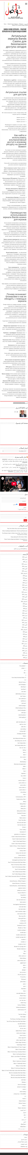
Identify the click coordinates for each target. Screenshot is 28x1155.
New (25, 951)
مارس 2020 (24, 650)
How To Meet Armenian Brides (19, 871)
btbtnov (24, 768)
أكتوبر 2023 (24, 596)
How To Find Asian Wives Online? (18, 864)
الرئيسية (26, 24)
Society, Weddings (22, 1005)
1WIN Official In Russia (21, 693)
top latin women (22, 1026)
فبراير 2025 (24, 559)
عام (25, 1117)
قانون (24, 1122)
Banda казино (19, 247)
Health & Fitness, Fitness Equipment (18, 846)
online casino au (22, 955)
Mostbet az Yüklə (22, 927)
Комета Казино (22, 1101)
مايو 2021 (25, 646)
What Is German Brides (21, 1049)
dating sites (23, 806)
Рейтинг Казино (22, 1103)
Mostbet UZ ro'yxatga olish (20, 946)
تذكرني (14, 504)
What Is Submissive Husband (19, 1061)
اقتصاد (24, 1112)
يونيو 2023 (25, 606)
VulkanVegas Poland (21, 1044)
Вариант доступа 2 (21, 119)
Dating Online (23, 803)
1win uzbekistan (22, 698)
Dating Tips (23, 808)
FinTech (24, 827)
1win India (23, 691)
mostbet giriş (23, 932)
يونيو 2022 (25, 634)
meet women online (21, 913)
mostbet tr (23, 939)
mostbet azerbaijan (21, 930)
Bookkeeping (23, 761)
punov (24, 984)
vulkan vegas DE (22, 1037)
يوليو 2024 (25, 575)
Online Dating (23, 958)
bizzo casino (23, 757)
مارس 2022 (24, 641)
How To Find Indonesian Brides (19, 867)
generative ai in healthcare (20, 834)
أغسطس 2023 (24, 601)
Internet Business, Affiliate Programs (18, 881)
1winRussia (23, 701)
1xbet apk (23, 703)
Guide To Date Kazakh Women (19, 839)
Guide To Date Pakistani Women (19, 843)
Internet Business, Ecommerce (19, 883)
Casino (24, 778)
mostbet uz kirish (22, 944)
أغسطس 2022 (24, 629)
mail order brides (22, 909)
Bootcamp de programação (20, 764)
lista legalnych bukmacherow (19, 904)
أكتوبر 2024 (24, 568)
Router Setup (23, 995)
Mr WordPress (24, 548)
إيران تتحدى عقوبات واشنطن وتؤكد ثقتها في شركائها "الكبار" (14, 461)
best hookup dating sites (20, 745)
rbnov (24, 991)
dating (24, 801)
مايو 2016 (25, 657)
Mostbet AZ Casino (21, 925)
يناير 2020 (25, 653)
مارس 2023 (24, 613)
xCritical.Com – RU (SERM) (20, 1093)
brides (24, 766)
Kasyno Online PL (22, 892)
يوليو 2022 (25, 631)
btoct (25, 771)
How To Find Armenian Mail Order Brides (17, 862)
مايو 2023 (25, 608)
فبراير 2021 (24, 648)
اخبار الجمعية (23, 1110)
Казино (24, 1098)
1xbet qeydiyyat (22, 717)
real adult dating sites (21, 993)
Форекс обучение (22, 1108)
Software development (21, 1007)
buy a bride (23, 775)
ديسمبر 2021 (24, 643)
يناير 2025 (25, 561)
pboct (24, 967)
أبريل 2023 (25, 610)
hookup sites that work (21, 853)
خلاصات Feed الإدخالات (22, 1141)
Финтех (24, 1105)
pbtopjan (24, 970)
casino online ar (22, 787)
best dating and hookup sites (19, 738)
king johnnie (23, 895)
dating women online (21, 810)
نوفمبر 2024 (24, 566)
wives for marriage (22, 1084)
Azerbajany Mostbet (21, 733)
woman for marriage (21, 1086)
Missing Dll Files (22, 918)
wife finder (23, 1079)
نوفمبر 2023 (24, 594)
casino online (23, 785)
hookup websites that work (20, 857)
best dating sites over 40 (20, 740)
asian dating (23, 729)
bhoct (24, 754)
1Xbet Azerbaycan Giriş (20, 708)
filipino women (23, 817)
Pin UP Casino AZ (22, 974)
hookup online (23, 850)
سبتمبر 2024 (24, 571)
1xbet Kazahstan (22, 715)
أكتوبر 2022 (24, 624)
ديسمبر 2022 (24, 620)
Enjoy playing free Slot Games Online (19, 536)
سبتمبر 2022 (24, 627)
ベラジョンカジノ (22, 1129)
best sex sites (23, 747)
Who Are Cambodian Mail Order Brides (17, 1072)
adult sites (23, 726)
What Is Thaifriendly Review (20, 1063)
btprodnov (23, 773)
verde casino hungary (21, 1033)
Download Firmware (21, 813)
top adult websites (22, 1023)
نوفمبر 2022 (24, 622)
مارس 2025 (24, 557)
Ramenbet (23, 988)
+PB (25, 672)
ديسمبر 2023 (24, 592)
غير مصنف (23, 1119)
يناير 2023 (25, 617)
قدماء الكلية (16, 548)
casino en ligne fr (22, 780)
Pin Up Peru (23, 977)
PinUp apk (23, 979)
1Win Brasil (23, 686)
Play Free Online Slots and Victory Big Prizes (17, 528)
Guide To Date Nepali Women (19, 841)
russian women (22, 998)
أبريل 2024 (25, 582)
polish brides (23, 981)
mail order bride (22, 906)
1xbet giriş (23, 712)
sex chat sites (23, 1000)
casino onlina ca (22, 782)
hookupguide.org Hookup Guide (19, 860)
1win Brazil (23, 689)
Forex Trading (23, 829)
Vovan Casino (23, 1035)
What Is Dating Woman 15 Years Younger (17, 1047)
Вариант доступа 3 (21, 121)
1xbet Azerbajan (22, 705)
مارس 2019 (24, 655)
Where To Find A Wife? (21, 1065)
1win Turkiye (23, 696)
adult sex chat (23, 724)
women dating (23, 1091)
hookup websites (22, 855)
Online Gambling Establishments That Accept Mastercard (14, 530)
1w (25, 679)
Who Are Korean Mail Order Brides (18, 1077)
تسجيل (24, 507)
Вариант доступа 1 (21, 117)
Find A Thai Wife (22, 820)
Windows (24, 1082)
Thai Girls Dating (22, 1014)
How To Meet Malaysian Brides (19, 874)
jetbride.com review (21, 890)
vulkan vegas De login (21, 1040)
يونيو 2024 (25, 578)
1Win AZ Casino (22, 682)
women (24, 1089)
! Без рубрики (23, 665)
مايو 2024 (25, 580)
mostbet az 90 (22, 923)
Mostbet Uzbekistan (21, 948)
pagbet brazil (23, 962)
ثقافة (25, 1115)
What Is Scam (22, 1058)
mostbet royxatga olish (21, 937)
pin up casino (23, 972)
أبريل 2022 (25, 638)
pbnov (24, 965)
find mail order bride (21, 822)
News (5, 24)
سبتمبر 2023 (24, 599)
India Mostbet (23, 878)
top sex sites (23, 1028)
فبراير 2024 (24, 587)
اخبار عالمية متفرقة (21, 457)
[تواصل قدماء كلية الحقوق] (14, 10)
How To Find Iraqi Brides (20, 869)
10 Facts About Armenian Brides (19, 677)
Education (23, 815)
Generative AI (23, 832)
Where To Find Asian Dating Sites (18, 1068)
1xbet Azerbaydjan (22, 710)
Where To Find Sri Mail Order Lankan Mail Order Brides (14, 1070)
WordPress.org (24, 1146)
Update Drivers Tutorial (21, 1030)
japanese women (22, 888)
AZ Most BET (23, 731)
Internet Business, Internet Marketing (18, 885)
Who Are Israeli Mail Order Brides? (18, 1075)
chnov (24, 794)
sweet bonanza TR (22, 1009)
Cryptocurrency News (21, 799)
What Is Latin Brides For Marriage (18, 1056)
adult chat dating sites (21, 722)
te (25, 1012)
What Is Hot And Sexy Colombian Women (17, 1051)
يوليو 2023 (25, 603)
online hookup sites (21, 960)
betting (24, 750)
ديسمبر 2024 (24, 564)
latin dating (23, 897)
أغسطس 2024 (24, 573)
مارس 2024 (24, 585)
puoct (24, 986)
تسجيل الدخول (24, 1139)
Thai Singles (23, 1016)
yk (25, 1096)
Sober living (23, 1002)
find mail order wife (22, 824)
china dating (23, 792)
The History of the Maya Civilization (18, 1019)
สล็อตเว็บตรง (23, 1126)
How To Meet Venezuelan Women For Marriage (15, 876)
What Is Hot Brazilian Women (19, 1054)
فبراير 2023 (24, 615)
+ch (25, 670)
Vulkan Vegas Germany (20, 1042)
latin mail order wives (21, 899)
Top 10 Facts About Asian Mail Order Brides (16, 1021)
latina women (23, 902)
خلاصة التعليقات (24, 1144)
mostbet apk (23, 920)
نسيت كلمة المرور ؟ (22, 509)
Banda (24, 736)
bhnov (24, 752)
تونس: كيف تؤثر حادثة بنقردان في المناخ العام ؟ (17, 459)
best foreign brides (22, 743)
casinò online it (22, 789)
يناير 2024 (25, 589)
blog (25, 759)
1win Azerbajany (22, 684)
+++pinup (24, 668)
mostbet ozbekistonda (21, 934)
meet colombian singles (20, 911)
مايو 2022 (25, 636)
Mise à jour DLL (22, 916)
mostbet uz (23, 941)
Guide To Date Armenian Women (19, 836)
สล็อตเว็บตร (23, 1124)
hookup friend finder (21, 848)
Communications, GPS (21, 796)
